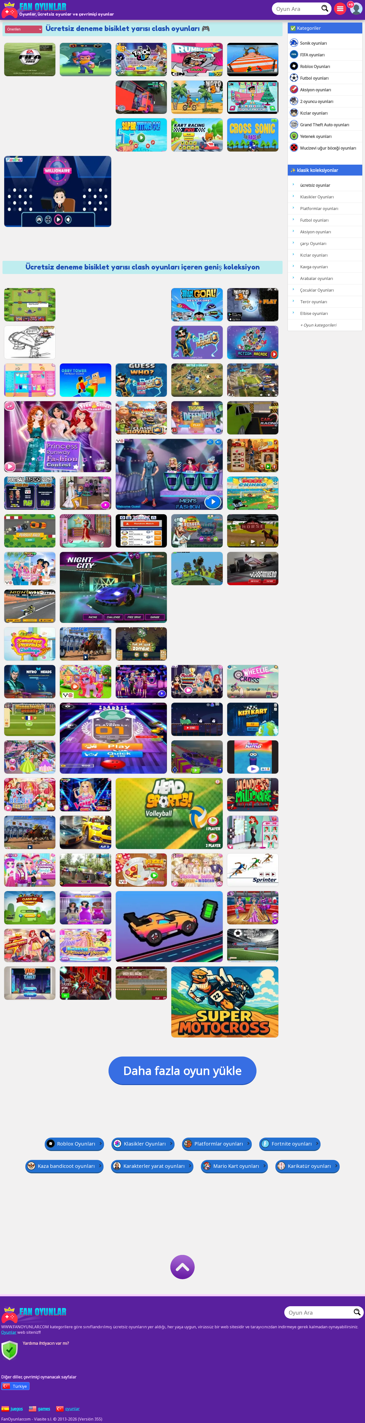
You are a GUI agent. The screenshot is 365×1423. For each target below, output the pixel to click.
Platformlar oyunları (319, 208)
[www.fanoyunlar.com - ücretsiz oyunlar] (34, 1315)
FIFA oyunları (312, 55)
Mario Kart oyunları (236, 1166)
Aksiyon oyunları (315, 89)
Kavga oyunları (314, 267)
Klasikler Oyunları (317, 197)
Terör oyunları (313, 301)
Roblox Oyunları (315, 66)
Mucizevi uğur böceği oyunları (328, 148)
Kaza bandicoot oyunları (66, 1166)
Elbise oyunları (314, 313)
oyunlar (72, 1408)
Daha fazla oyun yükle (182, 1070)
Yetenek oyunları (316, 136)
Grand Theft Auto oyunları (324, 124)
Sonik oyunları (313, 43)
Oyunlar (8, 1332)
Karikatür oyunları (309, 1166)
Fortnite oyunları (292, 1143)
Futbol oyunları (314, 78)
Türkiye (20, 1386)
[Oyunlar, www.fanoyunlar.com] (34, 10)
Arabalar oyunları (316, 278)
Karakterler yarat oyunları (154, 1166)
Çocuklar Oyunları (317, 290)
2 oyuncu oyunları (316, 101)
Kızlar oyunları (314, 113)
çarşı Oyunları (313, 243)
